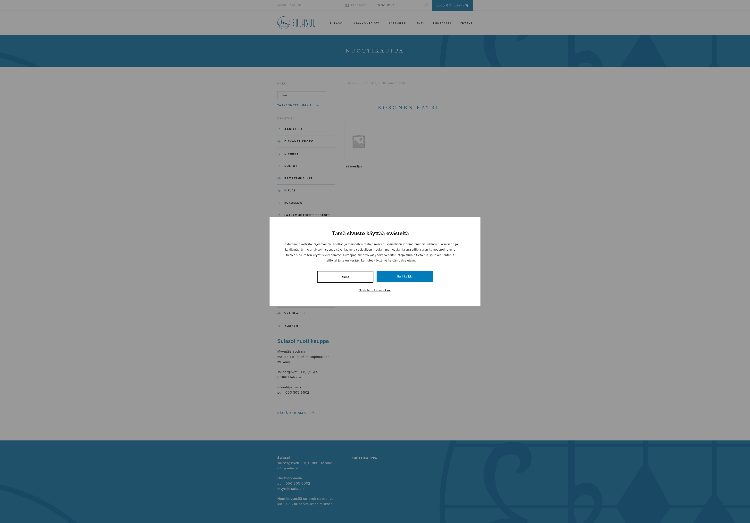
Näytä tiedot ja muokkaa (375, 290)
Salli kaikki (404, 276)
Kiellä (345, 277)
